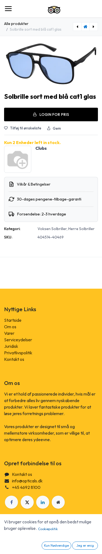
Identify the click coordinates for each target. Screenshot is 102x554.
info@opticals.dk (27, 480)
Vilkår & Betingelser (34, 184)
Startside (12, 320)
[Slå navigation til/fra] (8, 9)
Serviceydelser (18, 339)
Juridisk (11, 346)
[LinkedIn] (42, 502)
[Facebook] (11, 502)
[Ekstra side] (58, 502)
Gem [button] (57, 128)
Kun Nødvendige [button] (56, 545)
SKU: (8, 237)
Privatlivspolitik (18, 352)
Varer (9, 333)
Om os (10, 326)
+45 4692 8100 (26, 487)
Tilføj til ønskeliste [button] (25, 128)
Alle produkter (16, 23)
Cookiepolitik (48, 529)
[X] (27, 502)
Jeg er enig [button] (85, 545)
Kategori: (12, 228)
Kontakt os (14, 359)
